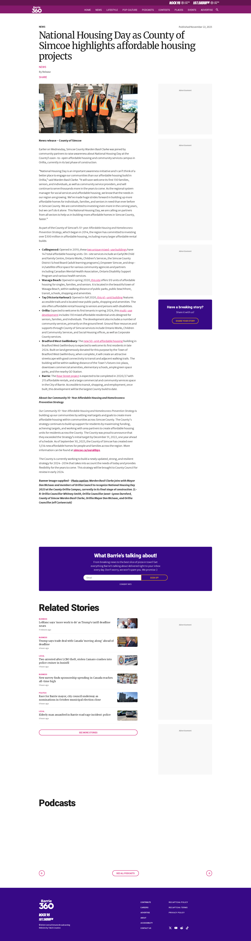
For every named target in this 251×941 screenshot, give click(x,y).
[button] (42, 873)
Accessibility (146, 923)
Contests (164, 10)
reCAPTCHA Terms (178, 908)
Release (46, 71)
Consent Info (126, 584)
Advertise (207, 10)
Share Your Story (185, 321)
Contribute (145, 902)
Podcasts (148, 10)
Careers (144, 908)
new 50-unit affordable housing (103, 341)
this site (96, 280)
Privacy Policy (177, 913)
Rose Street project (68, 376)
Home (87, 10)
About (143, 918)
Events (192, 10)
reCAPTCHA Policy (178, 902)
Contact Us (145, 928)
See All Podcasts (125, 873)
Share (43, 77)
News (98, 10)
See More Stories (88, 732)
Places (179, 10)
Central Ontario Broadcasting (57, 925)
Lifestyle (112, 10)
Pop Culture (129, 10)
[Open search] (217, 10)
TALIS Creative (54, 928)
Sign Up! (154, 578)
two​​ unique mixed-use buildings (107, 249)
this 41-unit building (110, 297)
